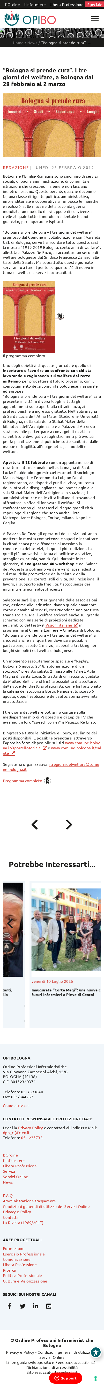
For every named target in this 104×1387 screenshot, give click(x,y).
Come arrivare (16, 1105)
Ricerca (9, 1270)
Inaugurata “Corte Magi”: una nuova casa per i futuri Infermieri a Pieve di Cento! (47, 992)
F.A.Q (8, 1195)
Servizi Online (15, 1176)
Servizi (9, 1171)
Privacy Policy (30, 1127)
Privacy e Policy (17, 1211)
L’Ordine (12, 4)
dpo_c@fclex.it (16, 1132)
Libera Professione (66, 4)
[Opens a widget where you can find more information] (65, 1379)
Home (18, 42)
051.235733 (32, 1137)
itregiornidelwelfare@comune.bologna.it (51, 767)
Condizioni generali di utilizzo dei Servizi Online (46, 1206)
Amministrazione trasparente (29, 1200)
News (8, 1181)
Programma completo (22, 780)
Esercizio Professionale (24, 1253)
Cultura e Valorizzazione (25, 1280)
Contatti (10, 1217)
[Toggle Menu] (95, 18)
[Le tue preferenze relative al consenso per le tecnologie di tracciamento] (95, 1378)
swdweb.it (68, 1372)
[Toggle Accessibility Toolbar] (96, 1352)
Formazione (13, 1248)
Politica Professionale (22, 1275)
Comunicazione (16, 1259)
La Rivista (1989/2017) (23, 1222)
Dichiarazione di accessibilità (52, 1367)
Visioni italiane (58, 624)
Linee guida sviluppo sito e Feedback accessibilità (50, 1362)
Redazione (16, 167)
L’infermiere (35, 4)
